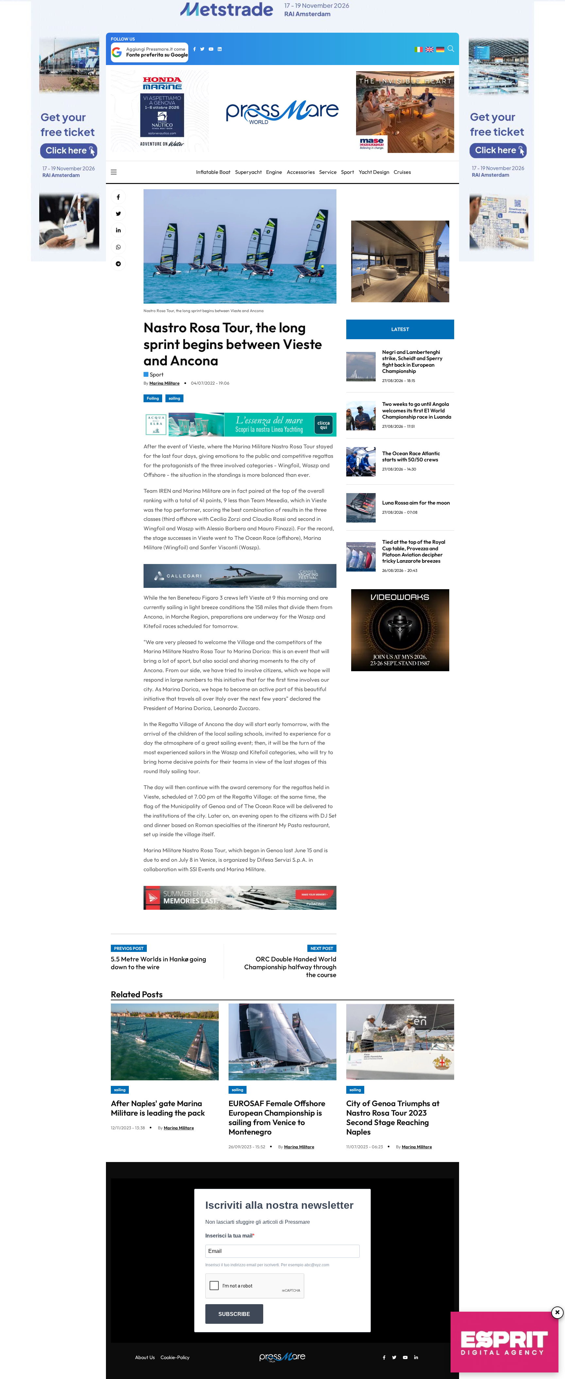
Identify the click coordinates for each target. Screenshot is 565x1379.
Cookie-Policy (175, 1357)
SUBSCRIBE (234, 1314)
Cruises (402, 172)
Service (328, 172)
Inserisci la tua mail (228, 1235)
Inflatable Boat (213, 172)
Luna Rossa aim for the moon (416, 502)
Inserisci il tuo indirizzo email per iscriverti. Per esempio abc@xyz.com (267, 1265)
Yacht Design (374, 172)
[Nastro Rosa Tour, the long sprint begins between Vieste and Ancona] (118, 230)
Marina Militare (164, 383)
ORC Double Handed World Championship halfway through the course (290, 967)
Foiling (153, 398)
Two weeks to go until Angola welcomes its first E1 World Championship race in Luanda (416, 410)
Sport (347, 172)
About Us (145, 1357)
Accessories (301, 172)
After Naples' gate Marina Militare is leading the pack (158, 1108)
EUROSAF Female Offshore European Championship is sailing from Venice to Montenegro (277, 1117)
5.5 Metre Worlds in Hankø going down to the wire (158, 963)
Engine (274, 172)
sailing (174, 398)
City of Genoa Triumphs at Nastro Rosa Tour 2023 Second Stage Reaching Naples (392, 1117)
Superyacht (248, 172)
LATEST (400, 329)
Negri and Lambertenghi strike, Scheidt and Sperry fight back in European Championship (412, 361)
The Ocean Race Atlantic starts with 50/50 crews (411, 456)
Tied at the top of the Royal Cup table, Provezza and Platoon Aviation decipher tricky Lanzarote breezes (413, 551)
